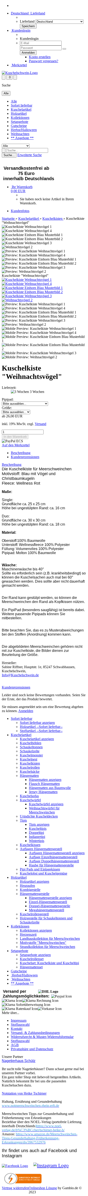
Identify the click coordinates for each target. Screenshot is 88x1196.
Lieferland (27, 21)
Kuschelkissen (30, 845)
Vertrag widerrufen (15, 1188)
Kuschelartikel (21, 109)
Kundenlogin (20, 30)
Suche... (9, 155)
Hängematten (29, 775)
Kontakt (16, 1029)
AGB (15, 1045)
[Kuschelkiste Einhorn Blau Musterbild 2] (32, 292)
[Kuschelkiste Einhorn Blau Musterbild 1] (32, 288)
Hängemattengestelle (34, 894)
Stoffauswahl (20, 1024)
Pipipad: (8, 399)
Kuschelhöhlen (30, 743)
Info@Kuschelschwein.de (20, 675)
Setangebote (19, 122)
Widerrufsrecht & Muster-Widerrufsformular (42, 1037)
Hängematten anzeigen (45, 780)
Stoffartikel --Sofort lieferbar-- (41, 731)
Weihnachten (20, 134)
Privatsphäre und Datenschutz (32, 1049)
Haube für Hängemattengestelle (51, 865)
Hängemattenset (31, 967)
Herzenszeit (28, 934)
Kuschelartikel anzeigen (37, 739)
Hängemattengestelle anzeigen (50, 898)
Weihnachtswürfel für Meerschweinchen (44, 810)
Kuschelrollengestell (34, 914)
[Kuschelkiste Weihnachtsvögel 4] (27, 284)
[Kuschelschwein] (20, 73)
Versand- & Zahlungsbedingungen (35, 1033)
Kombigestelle (30, 890)
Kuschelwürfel (30, 800)
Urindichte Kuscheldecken (39, 816)
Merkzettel (19, 65)
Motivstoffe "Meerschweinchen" (43, 943)
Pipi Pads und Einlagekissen (40, 869)
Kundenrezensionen (25, 457)
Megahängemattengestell (46, 910)
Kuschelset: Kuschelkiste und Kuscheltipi (49, 963)
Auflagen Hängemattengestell (41, 849)
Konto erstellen (40, 57)
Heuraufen (27, 885)
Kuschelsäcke (29, 771)
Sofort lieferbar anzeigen (37, 723)
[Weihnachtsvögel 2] (17, 300)
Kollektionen (20, 118)
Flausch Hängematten (44, 784)
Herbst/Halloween (24, 130)
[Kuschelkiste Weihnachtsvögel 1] (27, 280)
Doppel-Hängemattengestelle (49, 906)
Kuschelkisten (30, 763)
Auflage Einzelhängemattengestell (53, 857)
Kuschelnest (28, 759)
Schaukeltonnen (31, 747)
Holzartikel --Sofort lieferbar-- (41, 727)
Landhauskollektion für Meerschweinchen (50, 938)
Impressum (18, 1020)
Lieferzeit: (9, 388)
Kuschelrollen (30, 767)
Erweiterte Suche (29, 155)
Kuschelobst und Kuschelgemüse (43, 873)
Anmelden (25, 711)
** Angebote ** (22, 138)
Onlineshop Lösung (43, 1188)
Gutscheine (19, 126)
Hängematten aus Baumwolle (50, 788)
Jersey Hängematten (43, 792)
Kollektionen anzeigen (36, 930)
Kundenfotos (20, 211)
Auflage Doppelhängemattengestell (54, 861)
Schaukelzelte (29, 751)
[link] (33, 1128)
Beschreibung (20, 453)
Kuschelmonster (31, 755)
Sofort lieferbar (21, 105)
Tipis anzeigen (39, 824)
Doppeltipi (36, 833)
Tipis (23, 820)
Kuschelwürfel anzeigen (46, 804)
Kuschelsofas (29, 796)
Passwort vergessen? (43, 61)
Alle (14, 101)
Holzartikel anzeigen (34, 881)
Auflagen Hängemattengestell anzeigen (57, 853)
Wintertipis (36, 841)
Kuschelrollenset (32, 959)
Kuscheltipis (37, 828)
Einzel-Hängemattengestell (48, 902)
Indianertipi (37, 837)
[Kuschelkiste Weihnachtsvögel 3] (27, 296)
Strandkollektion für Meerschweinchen (47, 947)
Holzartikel (19, 113)
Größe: (7, 408)
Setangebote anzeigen (35, 955)
